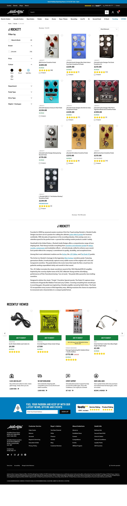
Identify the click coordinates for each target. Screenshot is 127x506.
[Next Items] (122, 333)
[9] (78, 359)
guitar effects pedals (76, 234)
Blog (52, 442)
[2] (51, 206)
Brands (15, 5)
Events (74, 442)
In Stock (41, 67)
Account (31, 436)
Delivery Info (98, 430)
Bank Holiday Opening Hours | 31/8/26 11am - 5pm (63, 2)
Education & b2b (34, 442)
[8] (78, 161)
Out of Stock (98, 158)
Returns (31, 433)
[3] (106, 117)
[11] (79, 117)
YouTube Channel (56, 430)
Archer (64, 254)
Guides (9, 5)
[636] (22, 351)
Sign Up (65, 412)
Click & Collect (98, 436)
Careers (74, 436)
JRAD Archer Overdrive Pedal (47, 62)
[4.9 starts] (99, 72)
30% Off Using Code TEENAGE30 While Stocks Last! (78, 343)
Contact (118, 5)
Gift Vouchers (98, 446)
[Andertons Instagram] (15, 455)
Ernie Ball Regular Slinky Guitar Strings (48, 344)
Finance (53, 436)
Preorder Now (43, 203)
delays (90, 246)
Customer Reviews (56, 446)
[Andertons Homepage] (16, 12)
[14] (106, 72)
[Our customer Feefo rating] (95, 408)
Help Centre (32, 430)
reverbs (32, 248)
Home (10, 23)
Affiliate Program (77, 446)
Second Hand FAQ (99, 433)
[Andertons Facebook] (11, 455)
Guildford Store (77, 433)
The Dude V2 (85, 254)
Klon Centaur (69, 258)
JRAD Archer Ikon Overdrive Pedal (104, 153)
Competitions (76, 439)
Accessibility (17, 465)
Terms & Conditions (100, 439)
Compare (43, 73)
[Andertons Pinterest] (25, 455)
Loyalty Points (98, 442)
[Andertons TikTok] (18, 455)
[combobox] (69, 12)
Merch (27, 5)
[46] (51, 70)
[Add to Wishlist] (62, 35)
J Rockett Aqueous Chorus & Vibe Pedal (50, 108)
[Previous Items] (5, 333)
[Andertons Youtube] (8, 455)
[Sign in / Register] (112, 12)
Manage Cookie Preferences (28, 465)
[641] (50, 351)
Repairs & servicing (34, 439)
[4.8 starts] (42, 352)
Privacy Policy (33, 446)
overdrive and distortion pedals (75, 246)
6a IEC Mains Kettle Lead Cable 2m (19, 344)
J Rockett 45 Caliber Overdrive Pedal (77, 153)
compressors (40, 248)
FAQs (52, 433)
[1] (78, 72)
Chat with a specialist (115, 465)
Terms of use (9, 465)
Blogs (21, 5)
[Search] (107, 12)
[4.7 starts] (99, 117)
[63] (106, 353)
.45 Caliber (73, 254)
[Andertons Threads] (22, 455)
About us (75, 430)
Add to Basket (21, 338)
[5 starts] (44, 70)
